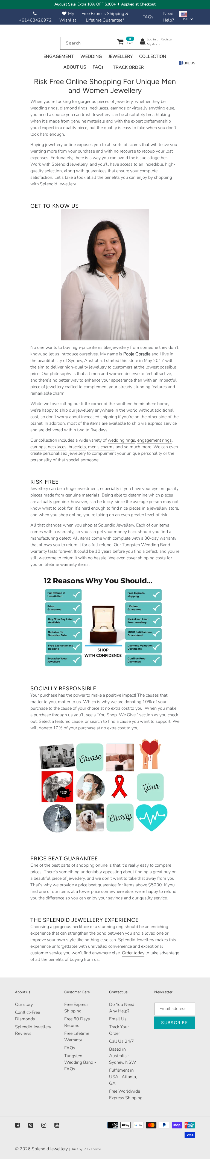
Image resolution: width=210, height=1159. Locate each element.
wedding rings (121, 440)
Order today (133, 953)
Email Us (118, 1019)
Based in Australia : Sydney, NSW (122, 1055)
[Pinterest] (30, 1125)
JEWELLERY (121, 57)
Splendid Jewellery (50, 1149)
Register (167, 39)
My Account (156, 44)
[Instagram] (43, 1125)
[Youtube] (56, 1125)
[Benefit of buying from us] (104, 621)
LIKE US (189, 63)
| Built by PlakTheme (85, 1149)
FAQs (147, 17)
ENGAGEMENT (58, 57)
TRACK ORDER (128, 67)
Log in (151, 39)
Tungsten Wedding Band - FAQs (80, 1062)
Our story (24, 1005)
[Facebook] (17, 1125)
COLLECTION (152, 57)
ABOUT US (74, 67)
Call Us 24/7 (121, 1041)
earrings (38, 447)
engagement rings (154, 440)
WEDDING (91, 57)
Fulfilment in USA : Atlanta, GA (123, 1076)
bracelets (77, 447)
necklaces (57, 447)
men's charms (101, 447)
